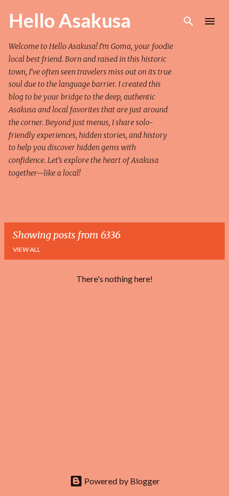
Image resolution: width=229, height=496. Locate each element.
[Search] (188, 21)
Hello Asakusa (70, 20)
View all (26, 249)
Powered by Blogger (121, 481)
